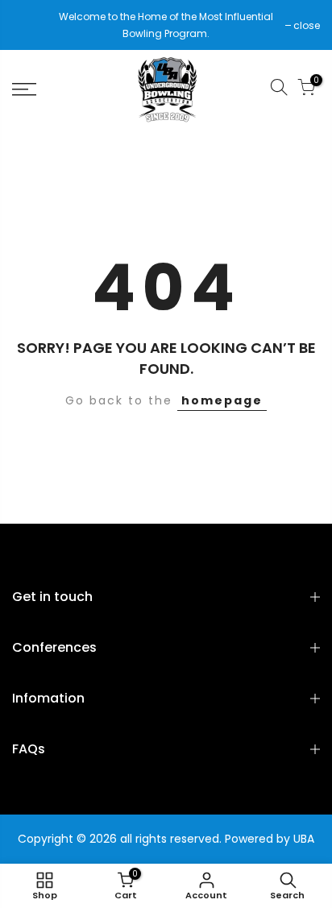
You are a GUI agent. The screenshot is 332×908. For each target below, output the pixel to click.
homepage (222, 400)
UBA (303, 839)
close (33, 25)
